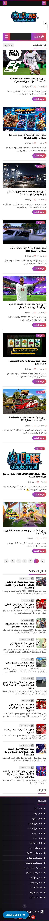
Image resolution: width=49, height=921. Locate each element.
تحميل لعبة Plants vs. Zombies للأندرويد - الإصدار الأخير (27, 362)
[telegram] (24, 917)
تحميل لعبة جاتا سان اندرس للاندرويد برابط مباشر (22, 644)
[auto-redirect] (30, 3)
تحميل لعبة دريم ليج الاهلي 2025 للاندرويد (19, 730)
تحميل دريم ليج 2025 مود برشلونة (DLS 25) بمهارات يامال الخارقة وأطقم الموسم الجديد (18, 774)
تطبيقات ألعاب (36, 887)
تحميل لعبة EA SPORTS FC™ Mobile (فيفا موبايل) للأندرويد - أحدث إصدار (27, 305)
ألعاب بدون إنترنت (35, 823)
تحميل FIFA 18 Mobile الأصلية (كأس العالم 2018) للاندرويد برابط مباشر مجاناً (19, 752)
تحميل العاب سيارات (34, 858)
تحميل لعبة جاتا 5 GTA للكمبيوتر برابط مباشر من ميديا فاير (19, 625)
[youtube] (33, 917)
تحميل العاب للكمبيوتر (33, 868)
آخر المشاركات (39, 45)
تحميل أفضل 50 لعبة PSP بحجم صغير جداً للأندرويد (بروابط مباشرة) (27, 136)
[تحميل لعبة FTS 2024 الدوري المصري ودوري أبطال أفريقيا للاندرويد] (41, 704)
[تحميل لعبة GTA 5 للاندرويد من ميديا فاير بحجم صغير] (41, 662)
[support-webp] (25, 3)
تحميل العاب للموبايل (34, 872)
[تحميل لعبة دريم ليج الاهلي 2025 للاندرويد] (41, 729)
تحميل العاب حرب (35, 848)
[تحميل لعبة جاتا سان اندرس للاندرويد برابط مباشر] (41, 643)
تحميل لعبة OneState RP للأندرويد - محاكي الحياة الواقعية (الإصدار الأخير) (26, 192)
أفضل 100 (38, 808)
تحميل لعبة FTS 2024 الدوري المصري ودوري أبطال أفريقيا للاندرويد (21, 707)
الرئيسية (37, 37)
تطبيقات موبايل (36, 897)
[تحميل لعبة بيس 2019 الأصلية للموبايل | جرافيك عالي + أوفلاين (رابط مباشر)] (41, 581)
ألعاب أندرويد (37, 818)
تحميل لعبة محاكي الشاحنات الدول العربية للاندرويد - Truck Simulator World (18, 685)
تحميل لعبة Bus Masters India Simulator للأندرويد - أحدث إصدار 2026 (27, 418)
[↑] (24, 906)
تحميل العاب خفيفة (34, 853)
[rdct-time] (34, 3)
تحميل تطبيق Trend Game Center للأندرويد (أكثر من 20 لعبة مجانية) (24, 475)
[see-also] (17, 3)
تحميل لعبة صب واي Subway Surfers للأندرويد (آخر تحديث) (25, 531)
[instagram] (20, 917)
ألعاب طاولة (37, 838)
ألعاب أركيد (37, 813)
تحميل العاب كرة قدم (33, 863)
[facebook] (16, 917)
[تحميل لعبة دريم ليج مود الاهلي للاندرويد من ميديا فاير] (41, 604)
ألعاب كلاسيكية (36, 843)
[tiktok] (29, 917)
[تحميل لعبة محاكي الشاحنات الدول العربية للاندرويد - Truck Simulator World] (41, 682)
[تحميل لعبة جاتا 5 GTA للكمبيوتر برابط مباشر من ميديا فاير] (41, 623)
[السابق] (6, 561)
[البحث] (5, 3)
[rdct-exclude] (12, 3)
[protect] (39, 3)
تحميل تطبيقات (36, 877)
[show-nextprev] (21, 3)
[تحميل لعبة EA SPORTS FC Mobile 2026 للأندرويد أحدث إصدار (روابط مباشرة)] (24, 62)
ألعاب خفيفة (37, 833)
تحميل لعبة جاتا (36, 882)
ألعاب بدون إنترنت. (35, 828)
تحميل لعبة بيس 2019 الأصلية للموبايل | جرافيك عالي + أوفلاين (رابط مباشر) (19, 585)
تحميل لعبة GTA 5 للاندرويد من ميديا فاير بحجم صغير (20, 664)
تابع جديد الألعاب (13, 914)
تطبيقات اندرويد (36, 892)
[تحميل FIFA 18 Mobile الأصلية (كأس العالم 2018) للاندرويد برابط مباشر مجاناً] (41, 748)
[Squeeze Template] (42, 912)
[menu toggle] (44, 3)
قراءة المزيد (39, 99)
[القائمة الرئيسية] (6, 36)
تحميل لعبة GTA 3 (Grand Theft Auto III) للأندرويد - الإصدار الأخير (28, 249)
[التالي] (42, 561)
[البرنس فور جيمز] (24, 18)
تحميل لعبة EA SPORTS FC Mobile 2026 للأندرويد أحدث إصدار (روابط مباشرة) (28, 79)
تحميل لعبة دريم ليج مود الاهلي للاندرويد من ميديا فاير (19, 605)
